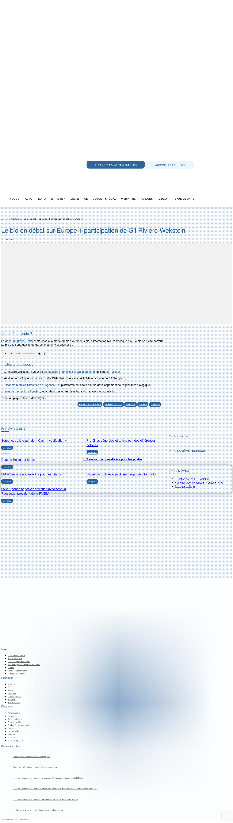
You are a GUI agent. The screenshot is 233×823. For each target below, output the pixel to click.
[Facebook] (118, 172)
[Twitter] (97, 172)
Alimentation (113, 404)
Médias (155, 404)
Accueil (4, 219)
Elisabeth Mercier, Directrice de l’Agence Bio (32, 385)
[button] (200, 198)
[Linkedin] (104, 172)
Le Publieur (113, 371)
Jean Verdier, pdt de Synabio (22, 391)
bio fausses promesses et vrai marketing (69, 371)
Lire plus (7, 500)
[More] (131, 419)
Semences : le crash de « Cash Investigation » (34, 440)
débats (130, 404)
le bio (143, 404)
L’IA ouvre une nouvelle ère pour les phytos (112, 459)
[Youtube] (111, 172)
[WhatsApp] (90, 172)
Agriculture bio (16, 219)
